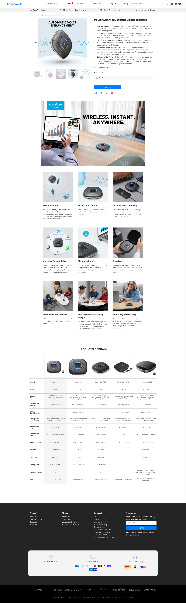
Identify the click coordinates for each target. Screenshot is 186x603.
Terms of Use (99, 527)
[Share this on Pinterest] (107, 93)
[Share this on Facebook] (101, 93)
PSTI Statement (100, 535)
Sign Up (141, 528)
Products (80, 4)
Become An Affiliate (70, 524)
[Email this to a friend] (112, 93)
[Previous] (36, 42)
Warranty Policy (101, 522)
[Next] (88, 42)
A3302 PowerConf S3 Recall (105, 537)
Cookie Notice (119, 597)
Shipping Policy (100, 524)
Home (31, 15)
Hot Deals (67, 4)
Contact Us (66, 519)
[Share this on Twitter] (96, 93)
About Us (66, 517)
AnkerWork (38, 15)
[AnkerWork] (14, 4)
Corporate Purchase (133, 4)
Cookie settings (129, 597)
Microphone (34, 524)
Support (112, 4)
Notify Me (107, 87)
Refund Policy (82, 597)
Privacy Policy (100, 519)
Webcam (33, 517)
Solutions (97, 4)
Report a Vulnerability (103, 532)
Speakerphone (35, 519)
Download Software (102, 530)
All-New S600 (52, 4)
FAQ (95, 517)
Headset (33, 522)
